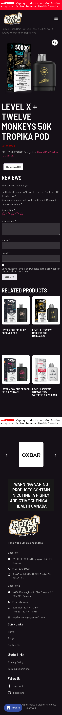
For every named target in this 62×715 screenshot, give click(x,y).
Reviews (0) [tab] (13, 166)
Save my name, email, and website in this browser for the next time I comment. (31, 270)
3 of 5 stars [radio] (13, 214)
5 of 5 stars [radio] (21, 214)
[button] (56, 18)
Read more (11, 400)
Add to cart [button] (11, 341)
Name (6, 240)
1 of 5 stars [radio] (4, 214)
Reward (16, 707)
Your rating (8, 210)
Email (6, 253)
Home (5, 28)
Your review (9, 221)
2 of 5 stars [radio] (8, 214)
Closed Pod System (20, 28)
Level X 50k (37, 28)
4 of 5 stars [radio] (17, 214)
